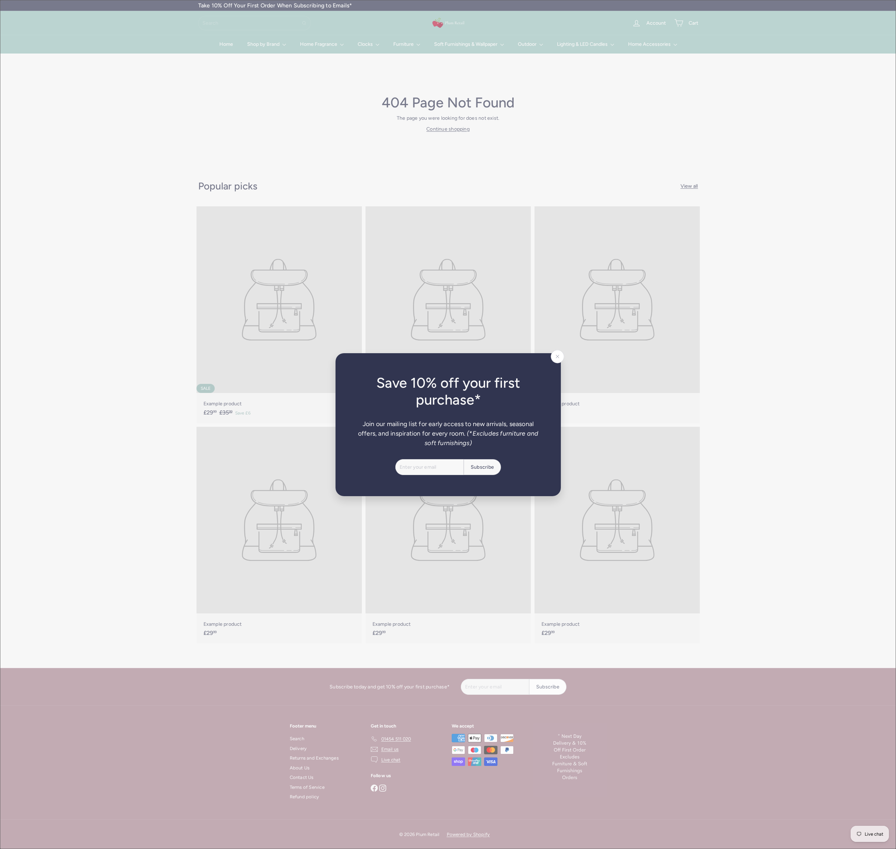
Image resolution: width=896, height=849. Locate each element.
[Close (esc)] (557, 356)
